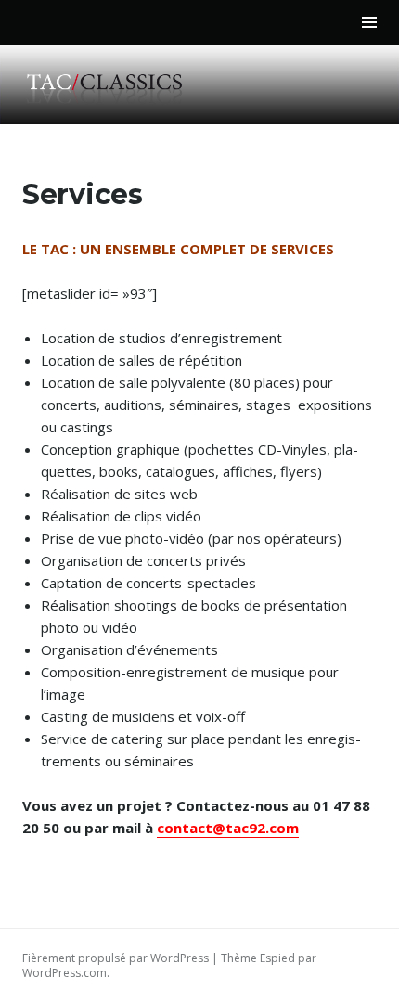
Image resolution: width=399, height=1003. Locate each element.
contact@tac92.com (228, 827)
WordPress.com (64, 973)
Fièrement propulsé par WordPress (115, 958)
